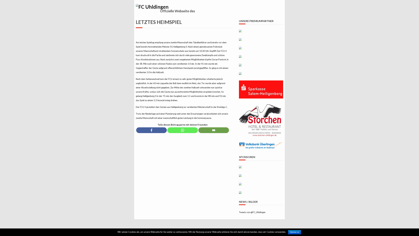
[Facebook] (151, 130)
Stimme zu (294, 232)
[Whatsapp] (182, 130)
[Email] (213, 130)
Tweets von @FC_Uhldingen (252, 212)
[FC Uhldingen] (152, 7)
